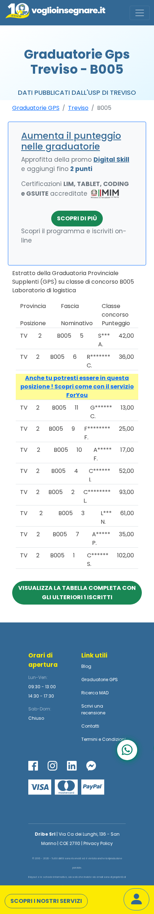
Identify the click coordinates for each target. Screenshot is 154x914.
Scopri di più (77, 218)
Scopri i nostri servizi (46, 901)
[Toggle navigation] (140, 13)
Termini (89, 739)
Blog (86, 666)
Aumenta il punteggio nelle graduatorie (71, 141)
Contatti (90, 726)
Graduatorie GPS (35, 108)
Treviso (78, 108)
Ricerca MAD (95, 693)
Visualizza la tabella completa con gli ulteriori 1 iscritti (77, 592)
